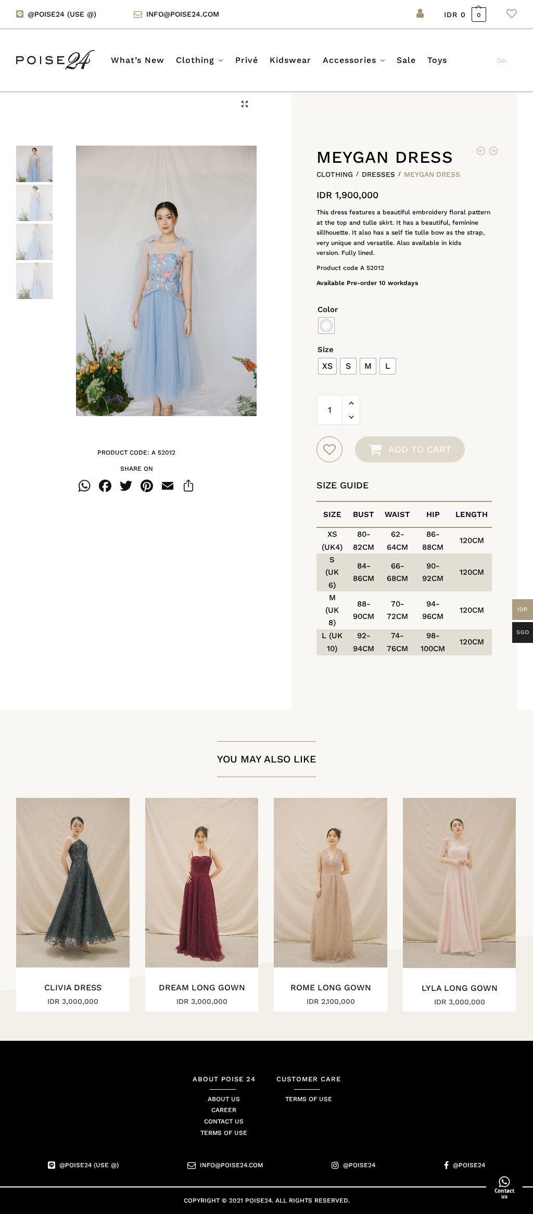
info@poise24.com (182, 14)
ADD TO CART (419, 449)
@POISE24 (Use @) (62, 14)
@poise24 (359, 1165)
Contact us (224, 1122)
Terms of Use (223, 1133)
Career (223, 1110)
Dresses (378, 174)
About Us (224, 1099)
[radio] (326, 325)
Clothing (334, 174)
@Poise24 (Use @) (89, 1165)
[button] (244, 104)
